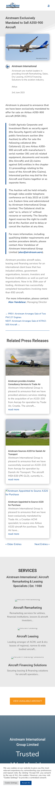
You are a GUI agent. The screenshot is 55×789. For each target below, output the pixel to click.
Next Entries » (42, 544)
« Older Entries (13, 544)
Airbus (14, 87)
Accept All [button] (26, 783)
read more (13, 409)
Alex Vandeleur (17, 302)
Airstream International (24, 66)
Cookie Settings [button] (11, 783)
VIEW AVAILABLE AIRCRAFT (27, 701)
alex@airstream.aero (30, 252)
